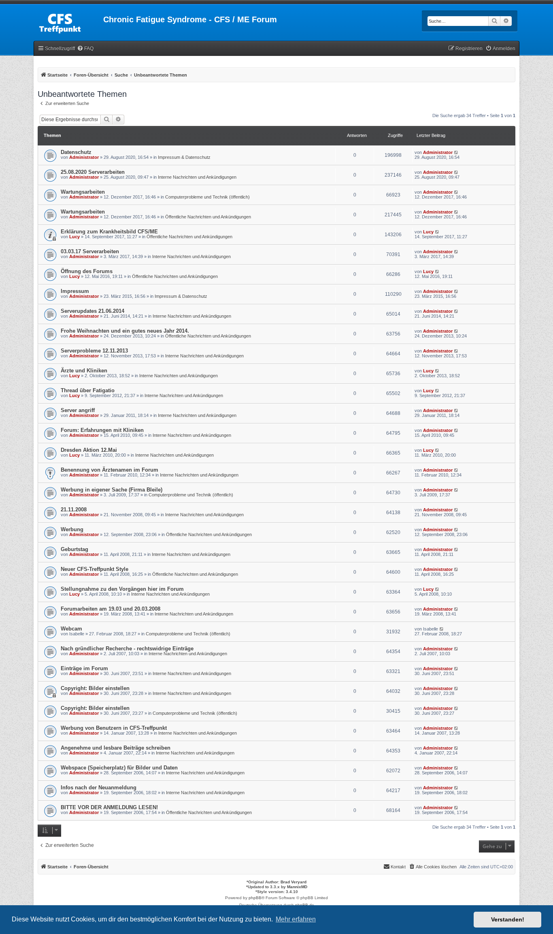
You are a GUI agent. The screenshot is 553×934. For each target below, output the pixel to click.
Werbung (72, 529)
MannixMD (297, 887)
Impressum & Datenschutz (184, 157)
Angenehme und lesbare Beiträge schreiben (115, 748)
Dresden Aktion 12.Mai (89, 450)
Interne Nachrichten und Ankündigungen (197, 177)
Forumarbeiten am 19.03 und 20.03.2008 (110, 609)
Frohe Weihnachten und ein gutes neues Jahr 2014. (125, 331)
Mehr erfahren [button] (296, 919)
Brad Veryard (293, 882)
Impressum (75, 291)
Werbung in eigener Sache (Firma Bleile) (111, 490)
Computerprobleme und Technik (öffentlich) (207, 196)
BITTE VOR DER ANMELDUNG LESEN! (109, 807)
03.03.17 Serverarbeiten (90, 251)
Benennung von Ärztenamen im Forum (109, 470)
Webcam (71, 629)
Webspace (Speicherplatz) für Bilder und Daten (119, 768)
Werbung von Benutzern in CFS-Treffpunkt (114, 728)
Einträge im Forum (84, 668)
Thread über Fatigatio (88, 390)
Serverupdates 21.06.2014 (92, 311)
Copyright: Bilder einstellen (95, 688)
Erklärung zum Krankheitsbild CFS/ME (109, 232)
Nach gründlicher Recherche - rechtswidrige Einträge (127, 648)
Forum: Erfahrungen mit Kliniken (102, 430)
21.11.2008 (74, 510)
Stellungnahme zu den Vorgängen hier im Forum (122, 589)
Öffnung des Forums (87, 271)
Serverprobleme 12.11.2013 (94, 351)
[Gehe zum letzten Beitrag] (456, 152)
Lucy (74, 236)
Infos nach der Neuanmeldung (98, 787)
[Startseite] (68, 22)
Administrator (84, 157)
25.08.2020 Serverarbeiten (93, 172)
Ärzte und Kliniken (84, 371)
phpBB (255, 898)
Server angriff (78, 410)
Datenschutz (76, 152)
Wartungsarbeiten (83, 192)
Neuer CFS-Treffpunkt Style (94, 569)
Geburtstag (74, 549)
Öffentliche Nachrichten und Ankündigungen (208, 216)
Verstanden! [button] (507, 919)
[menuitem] (85, 48)
